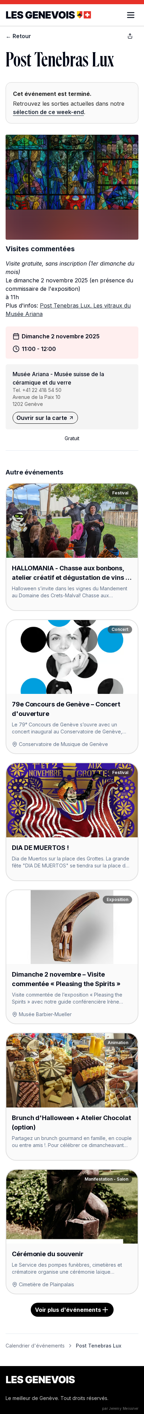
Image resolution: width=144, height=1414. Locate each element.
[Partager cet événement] (130, 36)
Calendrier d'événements (35, 1346)
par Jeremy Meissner (120, 1408)
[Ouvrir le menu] (130, 15)
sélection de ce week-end (48, 111)
